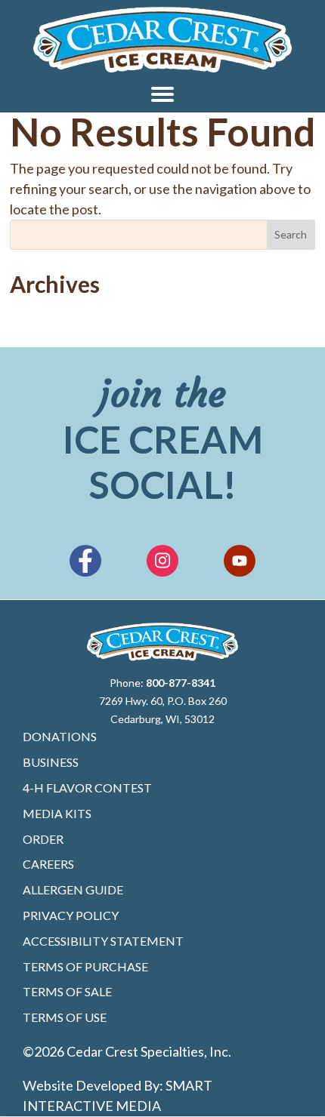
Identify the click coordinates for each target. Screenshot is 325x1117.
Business (51, 762)
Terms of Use (65, 1017)
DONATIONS (60, 736)
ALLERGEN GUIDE (73, 889)
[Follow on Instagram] (162, 561)
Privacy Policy (71, 915)
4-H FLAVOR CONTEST (87, 787)
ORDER (43, 839)
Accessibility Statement (103, 941)
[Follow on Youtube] (239, 561)
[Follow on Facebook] (85, 561)
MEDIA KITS (57, 813)
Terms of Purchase (85, 966)
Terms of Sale (67, 991)
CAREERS (48, 864)
